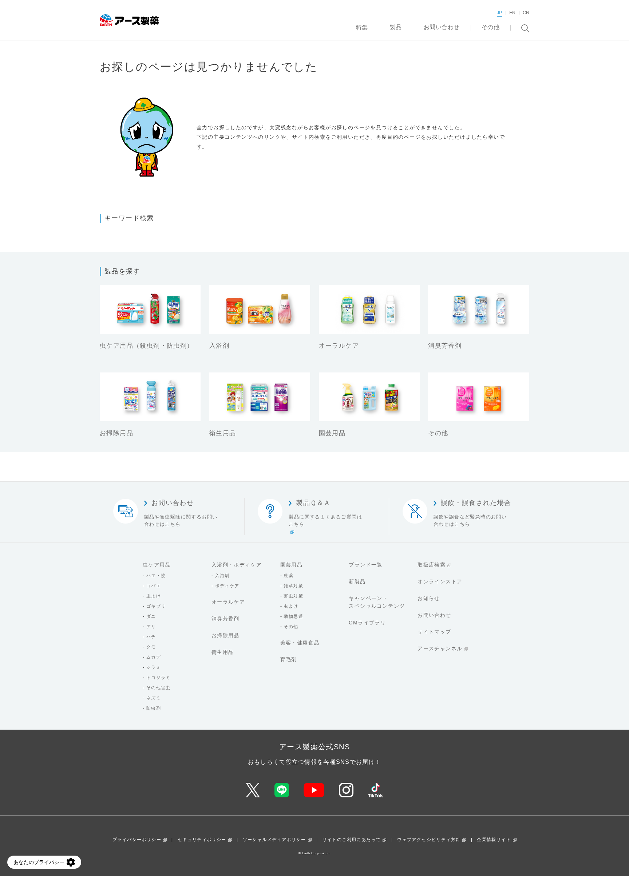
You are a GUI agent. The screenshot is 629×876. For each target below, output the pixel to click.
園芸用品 (291, 565)
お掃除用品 (225, 635)
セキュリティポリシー (202, 839)
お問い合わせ (434, 615)
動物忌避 (293, 616)
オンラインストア (440, 581)
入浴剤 (222, 575)
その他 (291, 626)
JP (499, 12)
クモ (151, 647)
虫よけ (153, 596)
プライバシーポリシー (136, 839)
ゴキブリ (156, 606)
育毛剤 (288, 659)
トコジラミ (158, 677)
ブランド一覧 (365, 565)
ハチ (151, 636)
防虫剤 (153, 708)
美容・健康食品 (300, 643)
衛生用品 (222, 652)
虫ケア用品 (157, 565)
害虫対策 (293, 596)
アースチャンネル (440, 648)
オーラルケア (228, 602)
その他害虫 (158, 687)
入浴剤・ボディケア (236, 565)
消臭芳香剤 (225, 619)
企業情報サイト (494, 839)
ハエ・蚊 (156, 575)
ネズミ (153, 698)
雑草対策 (293, 585)
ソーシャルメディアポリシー (274, 839)
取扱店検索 (432, 565)
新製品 (357, 581)
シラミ (153, 667)
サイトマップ (434, 632)
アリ (151, 626)
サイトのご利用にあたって (352, 839)
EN (512, 12)
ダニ (151, 616)
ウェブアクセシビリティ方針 (428, 839)
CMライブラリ (367, 623)
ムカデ (153, 657)
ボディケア (227, 585)
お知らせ (429, 598)
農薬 (288, 575)
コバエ (153, 585)
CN (526, 12)
